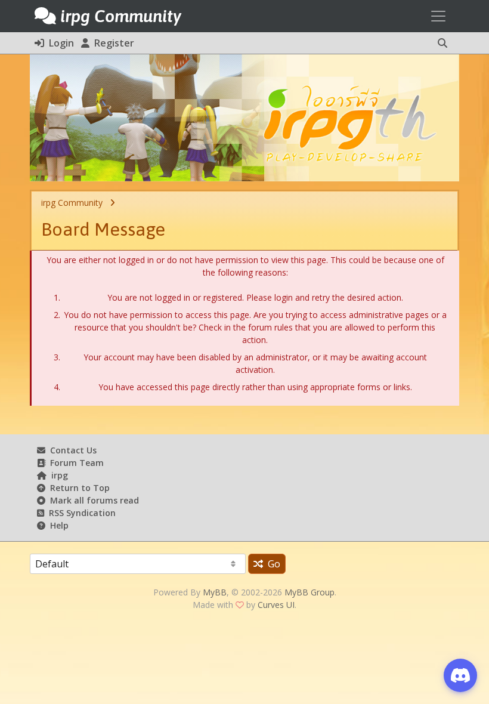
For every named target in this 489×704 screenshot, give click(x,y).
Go (271, 563)
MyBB (215, 592)
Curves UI (276, 604)
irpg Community (72, 202)
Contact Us (71, 450)
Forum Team (74, 462)
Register (111, 43)
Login (59, 43)
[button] (442, 43)
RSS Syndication (80, 512)
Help (57, 525)
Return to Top (77, 487)
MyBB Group (309, 592)
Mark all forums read (92, 500)
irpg (57, 475)
